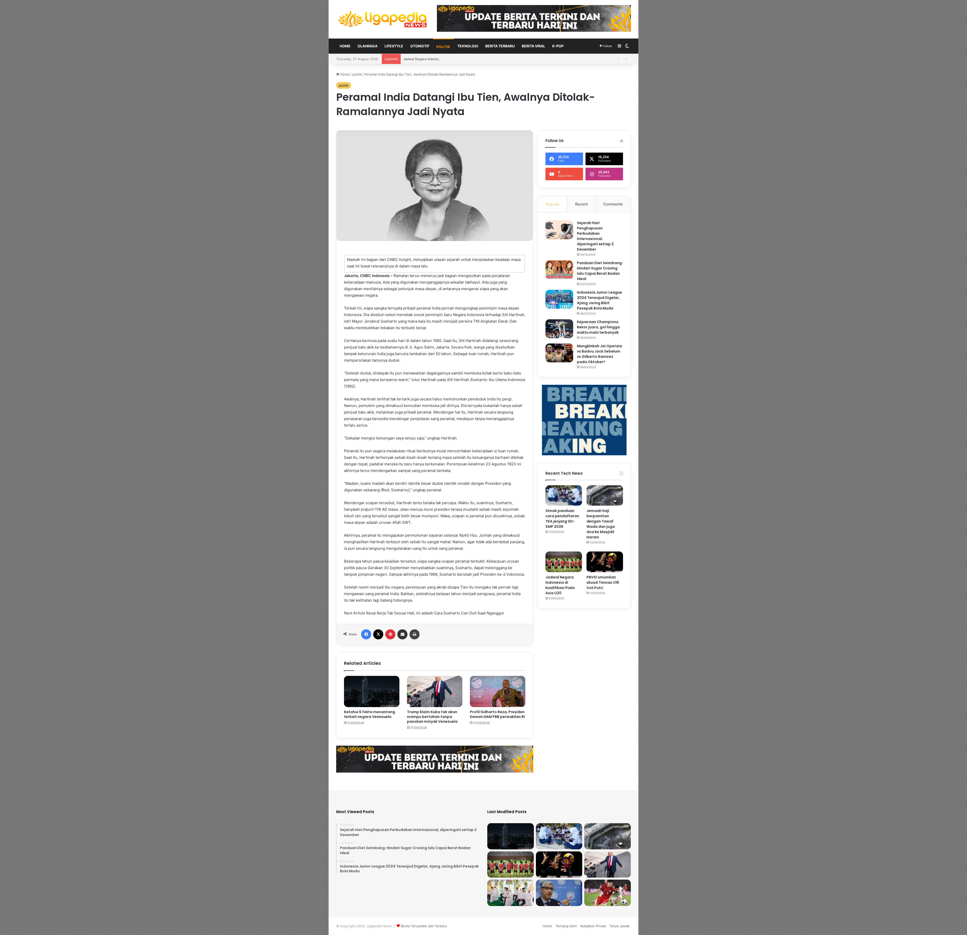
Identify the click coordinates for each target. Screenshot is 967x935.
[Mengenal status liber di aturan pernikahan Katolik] (510, 893)
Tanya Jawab (619, 926)
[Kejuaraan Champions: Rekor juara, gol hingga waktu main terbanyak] (559, 328)
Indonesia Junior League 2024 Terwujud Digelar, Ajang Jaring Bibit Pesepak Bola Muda (599, 300)
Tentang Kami (566, 926)
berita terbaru (500, 46)
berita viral (533, 46)
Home (345, 46)
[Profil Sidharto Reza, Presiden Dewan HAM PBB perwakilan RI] (497, 691)
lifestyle (394, 46)
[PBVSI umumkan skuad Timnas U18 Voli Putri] (604, 561)
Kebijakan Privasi (593, 926)
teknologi (467, 46)
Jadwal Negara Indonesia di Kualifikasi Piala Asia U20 (560, 585)
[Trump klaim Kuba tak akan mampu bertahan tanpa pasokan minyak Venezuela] (434, 691)
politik (443, 47)
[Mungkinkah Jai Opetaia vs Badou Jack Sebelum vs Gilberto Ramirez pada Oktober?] (559, 352)
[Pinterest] (390, 634)
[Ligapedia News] (382, 19)
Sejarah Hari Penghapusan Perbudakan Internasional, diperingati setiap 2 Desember (595, 236)
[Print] (414, 634)
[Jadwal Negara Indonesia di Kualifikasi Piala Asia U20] (563, 561)
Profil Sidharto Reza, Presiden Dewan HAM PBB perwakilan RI (497, 714)
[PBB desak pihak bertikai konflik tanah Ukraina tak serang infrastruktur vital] (559, 893)
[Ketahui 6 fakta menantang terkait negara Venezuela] (371, 691)
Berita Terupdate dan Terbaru (424, 926)
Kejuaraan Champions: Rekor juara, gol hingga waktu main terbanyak (598, 327)
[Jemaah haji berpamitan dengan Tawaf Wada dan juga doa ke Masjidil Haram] (604, 495)
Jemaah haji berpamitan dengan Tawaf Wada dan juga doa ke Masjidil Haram (600, 524)
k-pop (558, 46)
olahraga (367, 46)
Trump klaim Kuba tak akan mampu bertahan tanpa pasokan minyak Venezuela (464, 59)
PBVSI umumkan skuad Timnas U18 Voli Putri (602, 582)
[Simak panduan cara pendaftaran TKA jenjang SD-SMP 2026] (563, 495)
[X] (378, 634)
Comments (613, 204)
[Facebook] (366, 634)
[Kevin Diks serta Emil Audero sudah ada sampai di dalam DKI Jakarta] (607, 893)
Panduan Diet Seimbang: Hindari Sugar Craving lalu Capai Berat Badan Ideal (600, 270)
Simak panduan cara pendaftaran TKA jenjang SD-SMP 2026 (562, 518)
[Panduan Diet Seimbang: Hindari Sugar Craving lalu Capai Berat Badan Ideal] (559, 269)
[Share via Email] (402, 634)
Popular (553, 204)
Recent (581, 204)
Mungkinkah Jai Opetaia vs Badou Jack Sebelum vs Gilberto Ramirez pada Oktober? (599, 353)
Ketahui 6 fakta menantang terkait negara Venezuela (369, 714)
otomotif (419, 46)
